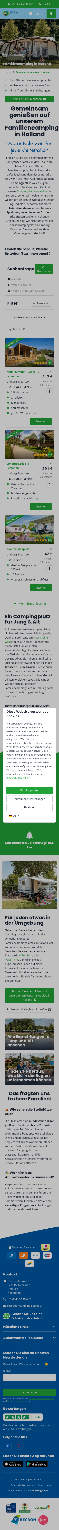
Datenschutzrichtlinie (18, 777)
